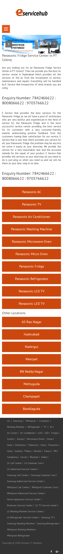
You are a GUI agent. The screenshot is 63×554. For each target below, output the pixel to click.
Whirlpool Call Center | (18, 487)
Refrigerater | (35, 426)
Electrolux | (21, 444)
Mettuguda (32, 384)
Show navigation (6, 29)
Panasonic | (53, 444)
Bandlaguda (31, 409)
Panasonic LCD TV (31, 291)
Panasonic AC (31, 192)
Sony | (43, 444)
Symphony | (13, 457)
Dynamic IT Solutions (31, 542)
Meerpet (32, 359)
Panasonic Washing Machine (31, 229)
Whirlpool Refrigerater (18, 535)
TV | (46, 426)
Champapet (31, 396)
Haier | (10, 444)
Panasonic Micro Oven (31, 254)
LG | (9, 420)
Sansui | (48, 451)
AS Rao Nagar (31, 322)
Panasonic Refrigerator (31, 279)
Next (54, 44)
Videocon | (33, 444)
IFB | (55, 451)
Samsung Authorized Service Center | (26, 481)
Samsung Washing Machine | (21, 523)
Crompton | (45, 420)
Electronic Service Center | (20, 505)
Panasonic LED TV (32, 303)
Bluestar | (34, 457)
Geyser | (21, 438)
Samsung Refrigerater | (48, 523)
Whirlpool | (31, 420)
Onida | (50, 438)
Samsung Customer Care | (44, 475)
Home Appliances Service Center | (24, 499)
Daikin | (44, 457)
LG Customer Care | (34, 463)
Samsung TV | (48, 517)
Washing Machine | (16, 426)
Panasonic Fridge (31, 266)
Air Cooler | (12, 432)
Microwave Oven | (36, 438)
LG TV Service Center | (46, 505)
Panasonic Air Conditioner (31, 217)
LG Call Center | (15, 463)
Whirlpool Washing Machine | (21, 529)
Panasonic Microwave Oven (31, 241)
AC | (52, 426)
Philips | (28, 451)
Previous (8, 44)
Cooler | (11, 438)
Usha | (10, 451)
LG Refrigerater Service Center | (23, 517)
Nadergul (31, 347)
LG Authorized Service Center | (22, 469)
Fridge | (55, 432)
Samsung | (18, 420)
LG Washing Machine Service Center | (25, 511)
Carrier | (24, 457)
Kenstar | (38, 451)
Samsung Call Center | (18, 475)
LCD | (40, 432)
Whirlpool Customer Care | (45, 487)
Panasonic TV (31, 204)
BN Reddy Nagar (31, 371)
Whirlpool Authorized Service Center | (26, 493)
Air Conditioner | (28, 432)
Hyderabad (31, 334)
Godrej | (19, 451)
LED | (47, 432)
